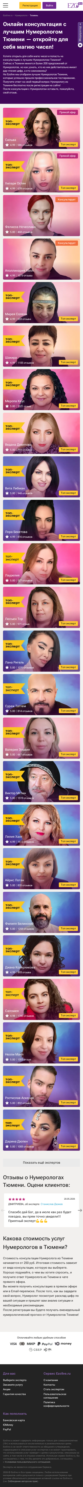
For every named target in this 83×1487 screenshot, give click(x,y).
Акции (6, 1389)
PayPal (7, 1429)
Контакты (49, 1384)
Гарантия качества (14, 1394)
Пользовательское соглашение (55, 1396)
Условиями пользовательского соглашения (27, 1462)
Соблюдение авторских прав (22, 1481)
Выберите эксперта (14, 1380)
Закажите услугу (13, 1384)
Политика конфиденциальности (56, 1404)
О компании (51, 1380)
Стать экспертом (54, 1389)
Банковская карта (14, 1420)
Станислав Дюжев (52, 1204)
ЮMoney (8, 1424)
